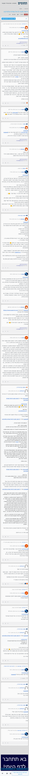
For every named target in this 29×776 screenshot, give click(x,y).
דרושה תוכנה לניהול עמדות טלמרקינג (11, 419)
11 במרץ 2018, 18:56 (14, 337)
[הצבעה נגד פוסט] (3, 46)
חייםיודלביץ (24, 23)
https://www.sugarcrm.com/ (10, 310)
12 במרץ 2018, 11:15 (12, 566)
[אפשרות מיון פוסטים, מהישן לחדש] (26, 19)
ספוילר (16, 76)
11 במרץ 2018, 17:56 (13, 219)
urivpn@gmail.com (23, 38)
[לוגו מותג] (22, 3)
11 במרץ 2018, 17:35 (14, 51)
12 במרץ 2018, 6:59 (12, 390)
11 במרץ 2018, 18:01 (14, 274)
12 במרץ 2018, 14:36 (14, 593)
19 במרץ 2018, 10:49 (12, 708)
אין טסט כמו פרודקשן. (23, 42)
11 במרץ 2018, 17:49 (14, 172)
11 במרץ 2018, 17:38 (14, 109)
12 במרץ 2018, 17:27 (12, 632)
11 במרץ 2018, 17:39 (13, 127)
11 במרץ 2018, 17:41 (13, 149)
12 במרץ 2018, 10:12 (14, 545)
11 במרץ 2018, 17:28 (13, 27)
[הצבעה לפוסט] (8, 46)
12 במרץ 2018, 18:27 (14, 669)
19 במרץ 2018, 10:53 (14, 734)
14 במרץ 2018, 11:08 (12, 687)
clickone (22, 27)
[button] (10, 773)
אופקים (22, 337)
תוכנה (25, 14)
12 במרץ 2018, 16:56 (14, 611)
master (22, 51)
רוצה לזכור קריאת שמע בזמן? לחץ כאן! (20, 773)
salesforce (17, 252)
